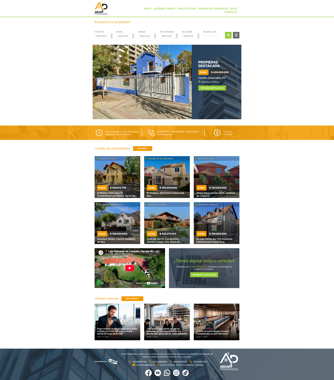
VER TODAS (132, 298)
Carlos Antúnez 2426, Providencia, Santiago (182, 365)
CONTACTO (230, 12)
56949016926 (180, 361)
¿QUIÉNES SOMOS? (164, 8)
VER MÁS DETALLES (211, 88)
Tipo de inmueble (167, 32)
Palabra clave (209, 32)
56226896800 (160, 361)
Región (119, 32)
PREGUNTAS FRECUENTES (213, 8)
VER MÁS (142, 148)
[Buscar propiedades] (228, 35)
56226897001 (200, 361)
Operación (99, 32)
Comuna (141, 32)
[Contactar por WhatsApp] (167, 372)
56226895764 (198, 266)
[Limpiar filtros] (236, 35)
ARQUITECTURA (187, 8)
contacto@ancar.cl (165, 134)
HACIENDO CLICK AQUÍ (204, 274)
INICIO (147, 8)
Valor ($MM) (187, 32)
